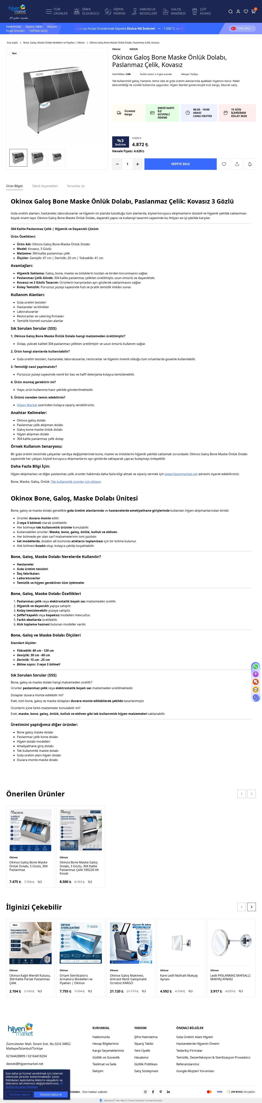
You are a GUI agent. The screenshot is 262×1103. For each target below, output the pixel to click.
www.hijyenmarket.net (181, 474)
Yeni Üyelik (142, 1050)
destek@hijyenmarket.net (24, 1064)
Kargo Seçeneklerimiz (108, 1050)
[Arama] (230, 11)
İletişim (52, 26)
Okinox (116, 49)
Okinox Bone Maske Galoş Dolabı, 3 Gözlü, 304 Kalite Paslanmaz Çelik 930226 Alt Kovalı (79, 868)
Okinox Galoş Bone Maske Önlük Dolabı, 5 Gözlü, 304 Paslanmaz (28, 866)
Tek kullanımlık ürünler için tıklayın (76, 481)
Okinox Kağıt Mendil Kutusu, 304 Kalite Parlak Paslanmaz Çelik (30, 979)
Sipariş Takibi (34, 26)
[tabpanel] (131, 485)
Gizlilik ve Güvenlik (106, 1057)
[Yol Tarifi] (256, 674)
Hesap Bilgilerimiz (105, 1043)
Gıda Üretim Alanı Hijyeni (194, 1037)
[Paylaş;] (237, 164)
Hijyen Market (27, 405)
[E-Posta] (256, 690)
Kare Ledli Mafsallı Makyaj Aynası (179, 977)
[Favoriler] (246, 11)
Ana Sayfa (12, 42)
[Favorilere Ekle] (224, 164)
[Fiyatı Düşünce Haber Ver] (250, 164)
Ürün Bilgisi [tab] (14, 186)
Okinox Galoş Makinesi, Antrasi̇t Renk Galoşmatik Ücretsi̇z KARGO (128, 979)
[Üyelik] (238, 11)
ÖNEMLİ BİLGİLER (190, 1028)
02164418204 (37, 1056)
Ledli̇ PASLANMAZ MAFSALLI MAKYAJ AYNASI (230, 977)
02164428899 (15, 1056)
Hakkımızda (13, 26)
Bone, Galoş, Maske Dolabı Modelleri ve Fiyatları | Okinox (54, 42)
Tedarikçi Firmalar (189, 1050)
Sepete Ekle (180, 164)
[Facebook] (153, 1092)
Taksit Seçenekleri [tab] (45, 186)
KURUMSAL (101, 1028)
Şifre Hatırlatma (145, 1037)
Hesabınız (141, 1057)
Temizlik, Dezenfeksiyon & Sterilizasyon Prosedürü (213, 1057)
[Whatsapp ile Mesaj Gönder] (256, 667)
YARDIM (140, 1028)
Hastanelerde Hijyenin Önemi (197, 1043)
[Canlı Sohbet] (256, 682)
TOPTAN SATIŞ (38, 31)
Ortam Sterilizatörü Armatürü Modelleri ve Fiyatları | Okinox (76, 979)
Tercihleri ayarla (19, 1094)
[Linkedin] (168, 1092)
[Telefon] (256, 697)
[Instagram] (145, 1092)
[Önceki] (241, 794)
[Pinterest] (161, 1092)
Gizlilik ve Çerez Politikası (22, 1087)
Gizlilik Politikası (145, 1064)
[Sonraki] (251, 794)
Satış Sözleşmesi (146, 1071)
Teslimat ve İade (104, 1064)
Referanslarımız (187, 1064)
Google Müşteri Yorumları (195, 1071)
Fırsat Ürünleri (15, 31)
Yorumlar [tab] (75, 186)
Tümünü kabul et (51, 1094)
